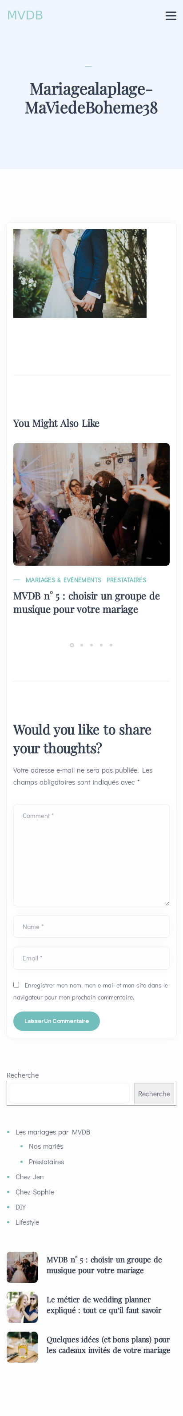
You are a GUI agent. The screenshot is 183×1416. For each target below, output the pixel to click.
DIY (21, 1206)
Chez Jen (30, 1176)
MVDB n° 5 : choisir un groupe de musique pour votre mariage (86, 602)
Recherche (23, 1074)
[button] (73, 644)
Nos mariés (46, 1145)
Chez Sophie (35, 1191)
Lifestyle (27, 1221)
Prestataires (126, 579)
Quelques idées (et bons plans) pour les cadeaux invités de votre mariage (109, 1344)
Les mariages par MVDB (53, 1131)
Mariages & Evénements (63, 579)
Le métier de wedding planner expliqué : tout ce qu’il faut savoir (104, 1304)
